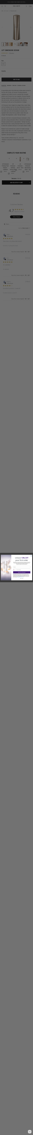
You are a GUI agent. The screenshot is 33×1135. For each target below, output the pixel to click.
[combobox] (14, 570)
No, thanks (21, 578)
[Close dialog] (31, 555)
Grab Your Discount (21, 572)
